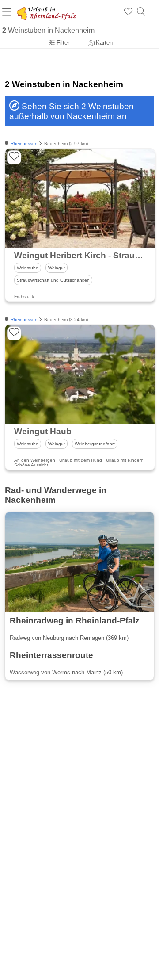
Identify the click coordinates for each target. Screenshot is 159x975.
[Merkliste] (128, 12)
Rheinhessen (24, 143)
